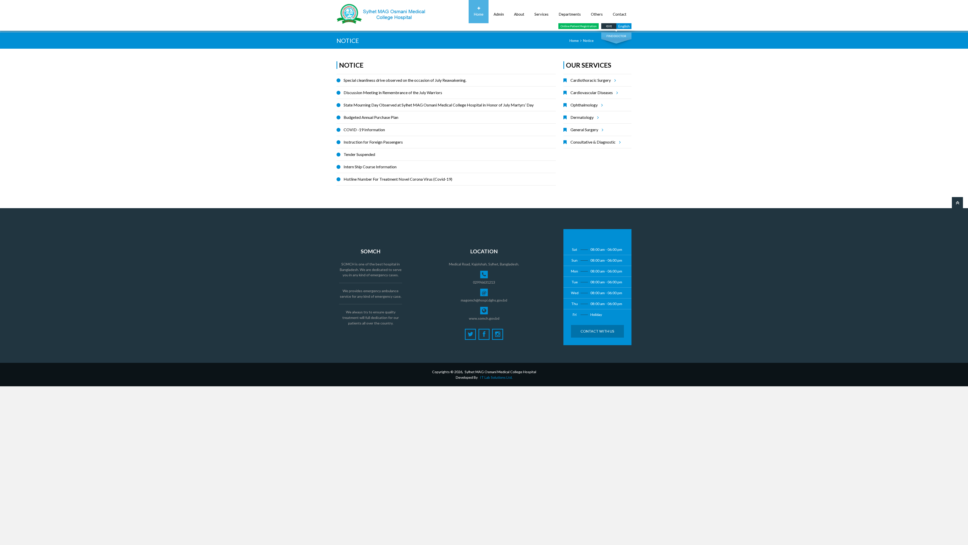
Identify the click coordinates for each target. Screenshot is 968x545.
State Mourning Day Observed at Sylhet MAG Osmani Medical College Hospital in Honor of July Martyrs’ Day (439, 104)
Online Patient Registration (578, 26)
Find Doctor (616, 36)
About (519, 14)
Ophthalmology (584, 104)
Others (597, 14)
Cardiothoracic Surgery (590, 80)
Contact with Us (597, 331)
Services (541, 14)
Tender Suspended (359, 154)
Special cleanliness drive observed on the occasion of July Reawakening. (405, 80)
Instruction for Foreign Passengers (373, 142)
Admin (499, 14)
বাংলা (609, 26)
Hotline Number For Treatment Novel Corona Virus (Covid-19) (398, 179)
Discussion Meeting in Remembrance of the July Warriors (393, 92)
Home (478, 14)
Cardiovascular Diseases (591, 92)
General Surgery (584, 129)
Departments (570, 14)
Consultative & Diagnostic (593, 142)
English (624, 26)
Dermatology (582, 117)
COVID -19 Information (364, 129)
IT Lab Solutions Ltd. (496, 377)
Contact (619, 14)
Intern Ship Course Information (370, 166)
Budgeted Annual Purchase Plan (371, 117)
